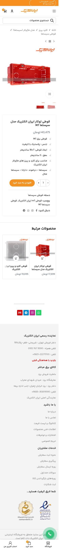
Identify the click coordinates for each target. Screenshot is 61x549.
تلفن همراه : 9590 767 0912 (42, 348)
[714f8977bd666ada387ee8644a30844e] (20, 312)
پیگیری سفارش (48, 461)
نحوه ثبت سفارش (47, 455)
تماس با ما (50, 418)
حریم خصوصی (49, 441)
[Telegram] (26, 312)
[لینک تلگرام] (24, 210)
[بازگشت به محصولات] (50, 41)
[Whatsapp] (38, 312)
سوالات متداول (48, 473)
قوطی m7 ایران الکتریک (30, 201)
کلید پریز (43, 30)
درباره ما (52, 412)
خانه (54, 30)
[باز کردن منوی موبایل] (54, 11)
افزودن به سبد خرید (22, 182)
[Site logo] (29, 11)
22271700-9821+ (41, 354)
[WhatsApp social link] (28, 210)
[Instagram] (32, 312)
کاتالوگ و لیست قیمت (45, 423)
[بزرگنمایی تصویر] (49, 94)
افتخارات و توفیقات (46, 435)
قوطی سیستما (48, 34)
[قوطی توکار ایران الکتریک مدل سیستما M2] (42, 250)
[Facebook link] (36, 210)
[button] (43, 258)
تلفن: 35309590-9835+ (44, 392)
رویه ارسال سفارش (46, 467)
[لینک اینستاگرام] (32, 210)
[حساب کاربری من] (12, 11)
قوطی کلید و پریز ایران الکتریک (16, 268)
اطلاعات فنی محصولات (44, 429)
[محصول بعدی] (46, 41)
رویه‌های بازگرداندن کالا (44, 478)
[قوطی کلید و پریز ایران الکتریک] (16, 250)
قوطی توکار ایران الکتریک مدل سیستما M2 (42, 269)
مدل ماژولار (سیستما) (24, 30)
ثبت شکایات (50, 484)
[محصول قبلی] (54, 41)
